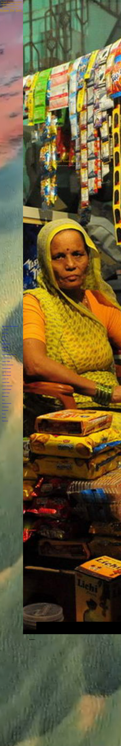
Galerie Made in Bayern (9, 354)
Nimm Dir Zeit (6, 344)
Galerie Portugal (6, 389)
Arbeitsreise (5, 407)
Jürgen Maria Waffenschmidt (10, 326)
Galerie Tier (5, 379)
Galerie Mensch (6, 375)
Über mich (5, 333)
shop (3, 400)
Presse (4, 414)
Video (3, 337)
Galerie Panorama (7, 358)
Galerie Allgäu (6, 361)
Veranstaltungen (6, 368)
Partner (4, 417)
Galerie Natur (6, 393)
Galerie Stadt (5, 382)
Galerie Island (6, 351)
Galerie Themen (6, 372)
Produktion (5, 410)
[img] (72, 317)
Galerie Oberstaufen (7, 365)
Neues (4, 340)
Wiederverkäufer (6, 403)
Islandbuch (5, 347)
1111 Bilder (5, 330)
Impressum (5, 421)
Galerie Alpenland (7, 386)
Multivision (5, 396)
